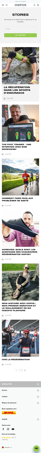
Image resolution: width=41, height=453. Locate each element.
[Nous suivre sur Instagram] (8, 429)
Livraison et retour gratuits (20, 1)
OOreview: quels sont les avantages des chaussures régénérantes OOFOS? (19, 252)
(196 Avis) (5, 439)
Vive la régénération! (16, 360)
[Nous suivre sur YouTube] (13, 429)
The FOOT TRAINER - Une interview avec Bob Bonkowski (16, 147)
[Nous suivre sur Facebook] (3, 429)
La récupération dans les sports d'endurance (17, 90)
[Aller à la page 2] (25, 370)
